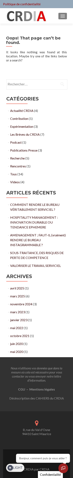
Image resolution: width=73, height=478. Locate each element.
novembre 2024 (21, 304)
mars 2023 (17, 312)
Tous (13, 174)
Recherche (17, 158)
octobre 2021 (19, 336)
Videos (15, 182)
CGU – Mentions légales (36, 389)
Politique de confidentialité (22, 4)
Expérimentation (21, 126)
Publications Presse (24, 150)
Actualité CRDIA (21, 110)
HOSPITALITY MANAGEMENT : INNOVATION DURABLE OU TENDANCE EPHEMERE (34, 222)
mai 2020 (16, 352)
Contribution (19, 118)
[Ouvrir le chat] (63, 468)
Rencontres (18, 166)
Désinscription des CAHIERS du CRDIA (36, 398)
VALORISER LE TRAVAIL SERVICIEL (35, 265)
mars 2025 (17, 296)
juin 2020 (16, 344)
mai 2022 (16, 328)
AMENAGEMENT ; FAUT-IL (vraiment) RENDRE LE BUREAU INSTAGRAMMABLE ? (38, 240)
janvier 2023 (18, 320)
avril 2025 (17, 288)
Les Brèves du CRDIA (25, 134)
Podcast (16, 142)
